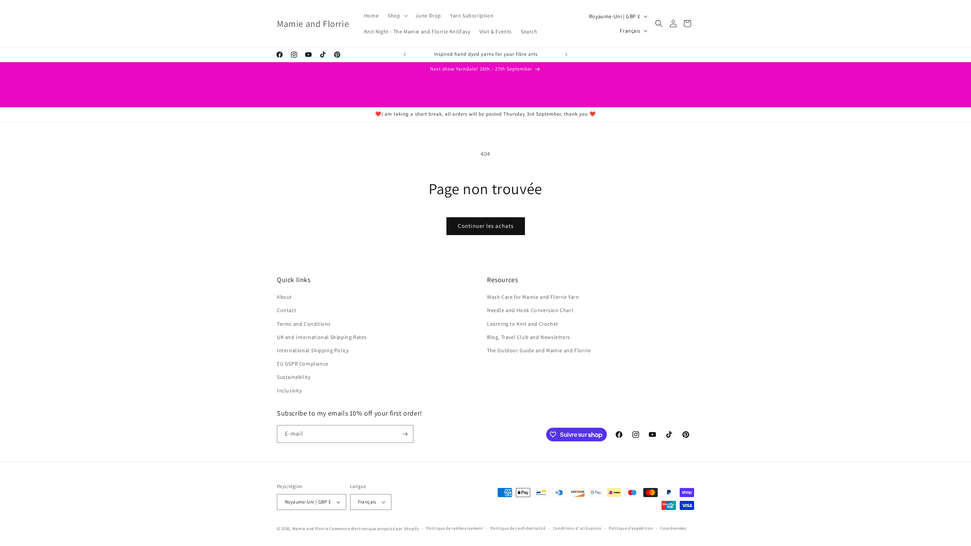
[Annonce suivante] (566, 54)
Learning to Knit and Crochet (522, 323)
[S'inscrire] (404, 434)
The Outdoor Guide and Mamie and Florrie (539, 350)
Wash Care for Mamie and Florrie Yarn (533, 296)
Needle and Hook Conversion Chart (530, 310)
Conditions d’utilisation (577, 528)
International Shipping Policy (313, 350)
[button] (396, 16)
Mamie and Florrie (311, 528)
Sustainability (293, 376)
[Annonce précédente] (404, 54)
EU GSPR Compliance (302, 363)
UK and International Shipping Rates (322, 337)
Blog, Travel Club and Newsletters (528, 337)
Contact (286, 310)
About (284, 296)
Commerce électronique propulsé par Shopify (374, 528)
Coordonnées (673, 528)
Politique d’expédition (631, 528)
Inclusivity (289, 390)
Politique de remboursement (454, 528)
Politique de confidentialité (517, 528)
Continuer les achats (486, 225)
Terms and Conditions (304, 323)
